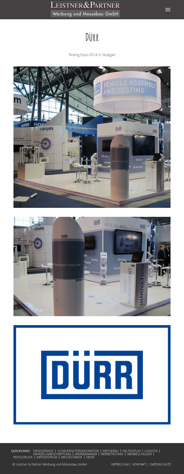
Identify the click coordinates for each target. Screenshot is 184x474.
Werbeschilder (139, 454)
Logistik (151, 450)
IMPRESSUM (120, 464)
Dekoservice (43, 450)
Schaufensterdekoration (78, 450)
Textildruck (22, 457)
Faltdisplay (132, 450)
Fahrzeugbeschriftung (52, 454)
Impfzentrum (46, 457)
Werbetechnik (112, 454)
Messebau (111, 450)
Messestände (71, 457)
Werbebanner (86, 454)
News (90, 457)
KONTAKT (139, 464)
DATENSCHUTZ (160, 464)
